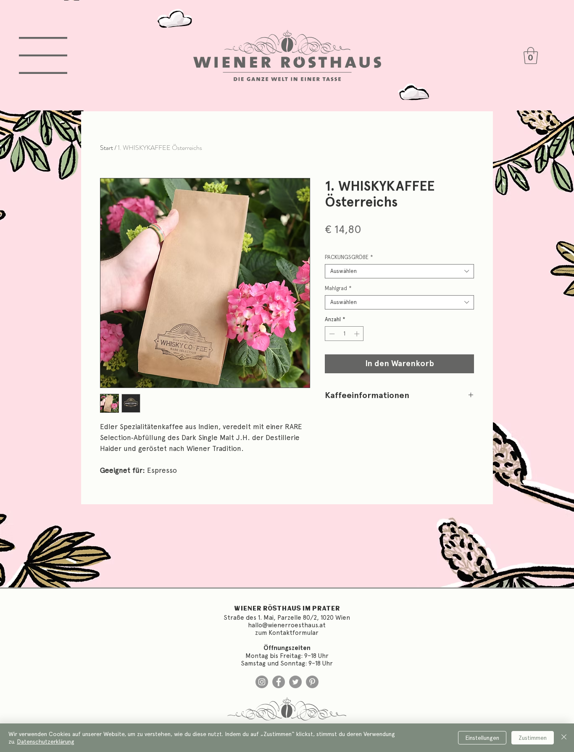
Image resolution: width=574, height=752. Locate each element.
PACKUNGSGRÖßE (349, 257)
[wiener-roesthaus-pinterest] (312, 682)
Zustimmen (533, 737)
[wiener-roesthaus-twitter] (295, 682)
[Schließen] (564, 737)
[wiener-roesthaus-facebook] (278, 682)
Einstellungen (482, 737)
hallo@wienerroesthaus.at (287, 625)
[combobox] (399, 271)
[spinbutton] (344, 334)
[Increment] (358, 334)
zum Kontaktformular (287, 633)
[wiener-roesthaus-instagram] (261, 682)
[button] (43, 55)
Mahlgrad (338, 288)
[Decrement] (331, 334)
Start (106, 147)
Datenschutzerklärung (45, 741)
